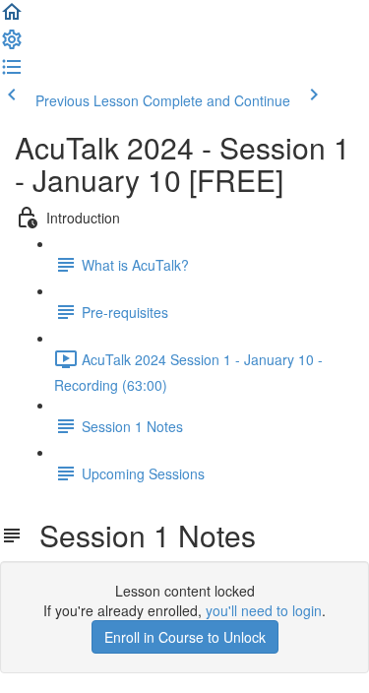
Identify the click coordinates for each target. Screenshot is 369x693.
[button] (12, 18)
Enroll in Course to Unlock (185, 637)
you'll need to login (264, 610)
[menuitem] (12, 45)
